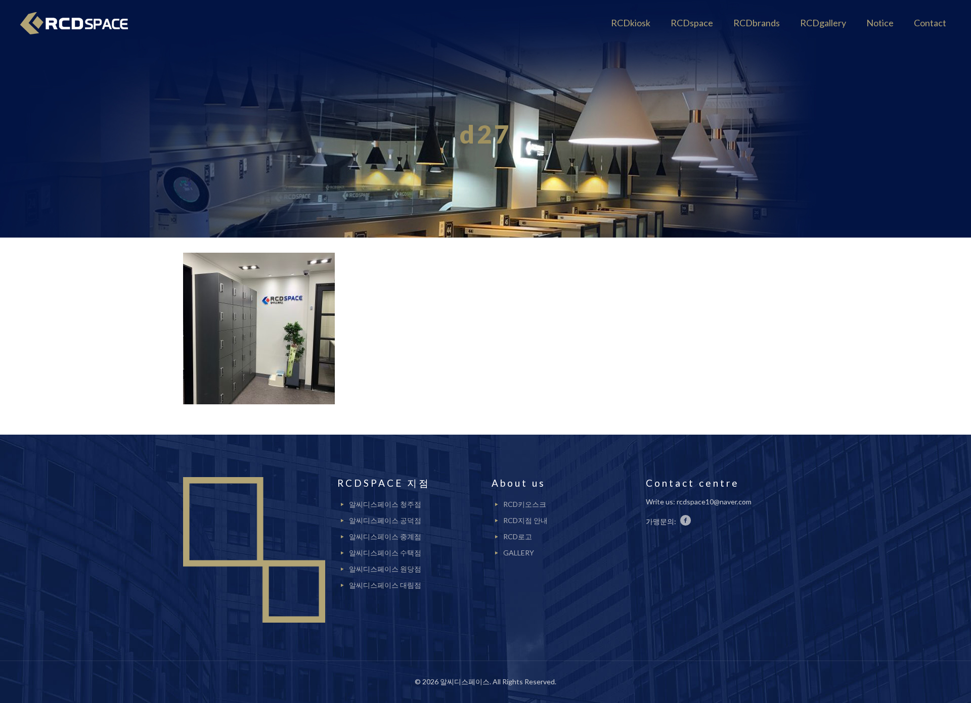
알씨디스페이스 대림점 (385, 585)
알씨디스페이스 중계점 (385, 536)
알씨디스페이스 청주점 (385, 504)
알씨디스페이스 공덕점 (385, 520)
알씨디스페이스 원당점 (385, 569)
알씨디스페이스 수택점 (385, 552)
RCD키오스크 (524, 504)
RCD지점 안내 (525, 520)
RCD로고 (517, 536)
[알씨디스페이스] (78, 22)
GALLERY (518, 552)
